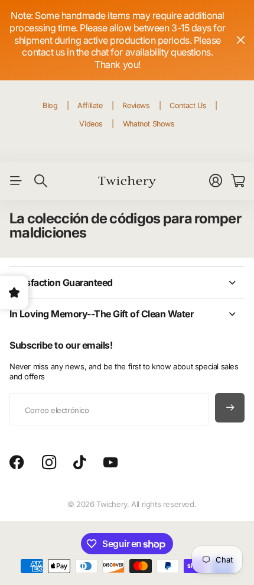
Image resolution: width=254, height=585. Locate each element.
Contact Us (188, 105)
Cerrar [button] (240, 40)
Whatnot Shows (149, 123)
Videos (91, 123)
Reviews (135, 105)
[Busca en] (40, 181)
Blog (50, 105)
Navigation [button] (15, 181)
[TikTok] (79, 463)
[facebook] (16, 463)
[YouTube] (110, 463)
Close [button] (127, 282)
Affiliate (90, 105)
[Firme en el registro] (215, 180)
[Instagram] (49, 462)
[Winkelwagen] (238, 180)
